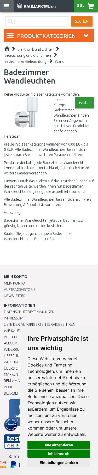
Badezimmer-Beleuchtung (25, 61)
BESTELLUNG (14, 337)
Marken (11, 374)
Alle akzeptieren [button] (58, 445)
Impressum (13, 318)
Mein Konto (14, 283)
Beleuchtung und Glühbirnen (27, 55)
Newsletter (14, 296)
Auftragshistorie (20, 289)
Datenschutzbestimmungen (29, 312)
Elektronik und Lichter (35, 49)
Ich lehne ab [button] (59, 453)
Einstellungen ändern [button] (59, 462)
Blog (8, 387)
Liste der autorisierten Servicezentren (39, 324)
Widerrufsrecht (19, 349)
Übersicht (13, 368)
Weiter (84, 103)
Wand (59, 61)
